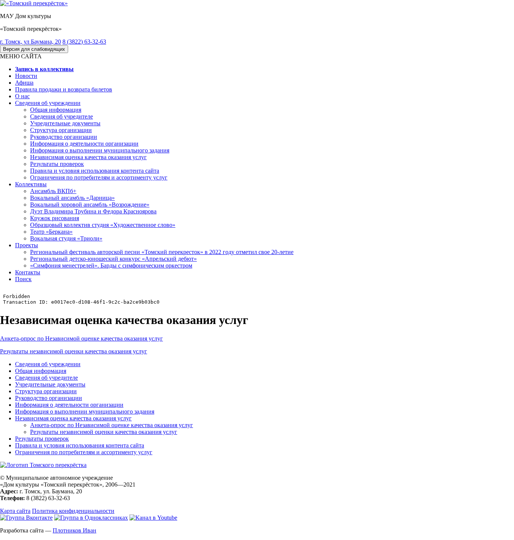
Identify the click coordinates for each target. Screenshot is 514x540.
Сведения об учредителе (61, 116)
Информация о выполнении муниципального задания (99, 150)
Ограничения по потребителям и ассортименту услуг (98, 177)
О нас (22, 96)
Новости (26, 76)
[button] (21, 56)
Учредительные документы (65, 123)
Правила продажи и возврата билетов (63, 89)
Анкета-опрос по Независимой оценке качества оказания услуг (81, 338)
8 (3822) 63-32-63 (84, 41)
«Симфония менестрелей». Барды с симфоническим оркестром (111, 265)
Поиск (23, 279)
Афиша (24, 82)
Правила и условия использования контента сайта (94, 170)
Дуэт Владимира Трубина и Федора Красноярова (93, 211)
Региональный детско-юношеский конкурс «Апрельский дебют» (113, 259)
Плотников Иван (74, 530)
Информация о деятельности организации (84, 143)
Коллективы (31, 184)
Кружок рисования (54, 218)
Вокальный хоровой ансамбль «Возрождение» (89, 204)
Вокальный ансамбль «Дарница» (72, 198)
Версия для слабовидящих (34, 49)
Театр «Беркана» (51, 231)
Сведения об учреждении (48, 103)
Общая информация (55, 109)
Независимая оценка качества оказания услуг (88, 157)
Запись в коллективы (44, 69)
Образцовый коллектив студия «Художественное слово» (102, 225)
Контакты (27, 272)
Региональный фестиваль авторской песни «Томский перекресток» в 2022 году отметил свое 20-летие (161, 252)
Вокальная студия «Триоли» (66, 238)
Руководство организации (63, 137)
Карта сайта (15, 511)
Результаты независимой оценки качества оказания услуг (73, 351)
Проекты (26, 245)
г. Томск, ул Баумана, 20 (30, 41)
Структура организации (61, 130)
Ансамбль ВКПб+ (53, 191)
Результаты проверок (57, 164)
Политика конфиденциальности (73, 511)
